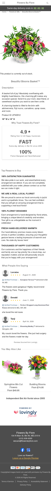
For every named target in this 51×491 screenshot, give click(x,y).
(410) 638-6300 (25, 438)
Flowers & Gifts (14, 12)
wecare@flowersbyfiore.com (25, 440)
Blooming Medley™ (27, 326)
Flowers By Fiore (25, 3)
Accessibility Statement (39, 481)
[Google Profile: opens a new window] (28, 450)
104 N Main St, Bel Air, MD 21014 (25, 435)
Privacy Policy (22, 481)
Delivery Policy (25, 485)
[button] (45, 485)
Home (4, 12)
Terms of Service (7, 481)
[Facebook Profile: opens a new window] (22, 450)
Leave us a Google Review (26, 458)
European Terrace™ (28, 280)
